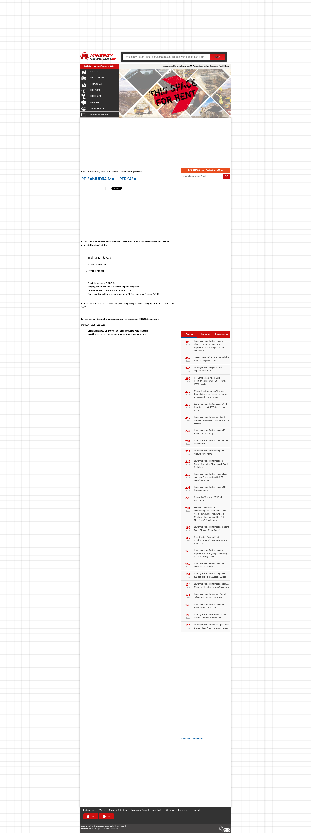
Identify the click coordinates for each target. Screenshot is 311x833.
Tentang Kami (89, 810)
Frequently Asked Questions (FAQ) (146, 810)
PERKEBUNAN (96, 96)
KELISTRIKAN (95, 90)
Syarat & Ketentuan (118, 810)
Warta (102, 810)
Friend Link (195, 810)
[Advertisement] (155, 27)
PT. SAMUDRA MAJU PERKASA (108, 179)
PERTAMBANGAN (97, 78)
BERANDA (94, 72)
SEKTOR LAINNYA (97, 108)
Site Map (170, 810)
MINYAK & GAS (96, 84)
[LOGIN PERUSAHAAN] (90, 816)
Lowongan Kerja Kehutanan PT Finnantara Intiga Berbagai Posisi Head (187, 66)
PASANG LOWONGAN (99, 114)
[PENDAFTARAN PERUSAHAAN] (106, 816)
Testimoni (182, 810)
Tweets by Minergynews (192, 739)
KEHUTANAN (95, 102)
